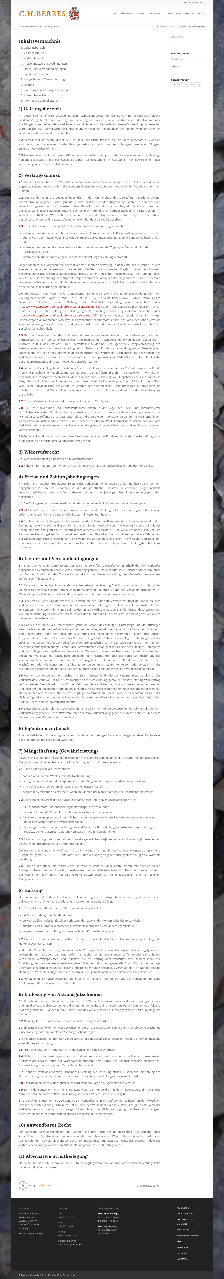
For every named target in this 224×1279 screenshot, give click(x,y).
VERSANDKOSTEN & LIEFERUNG (186, 1221)
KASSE (174, 42)
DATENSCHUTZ (183, 1253)
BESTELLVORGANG (185, 1213)
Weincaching (195, 84)
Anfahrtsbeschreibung (30, 1233)
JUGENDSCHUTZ (184, 1247)
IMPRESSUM (182, 1259)
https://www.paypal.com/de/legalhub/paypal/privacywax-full (58, 315)
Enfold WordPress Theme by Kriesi (61, 1275)
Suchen (175, 66)
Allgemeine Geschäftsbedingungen (39, 26)
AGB (179, 1241)
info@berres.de (74, 1244)
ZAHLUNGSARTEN (185, 1229)
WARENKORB (177, 36)
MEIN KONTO (183, 1208)
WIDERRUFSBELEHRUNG (188, 1235)
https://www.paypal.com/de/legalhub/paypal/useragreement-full (60, 306)
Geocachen (176, 84)
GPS (185, 84)
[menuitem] (114, 13)
